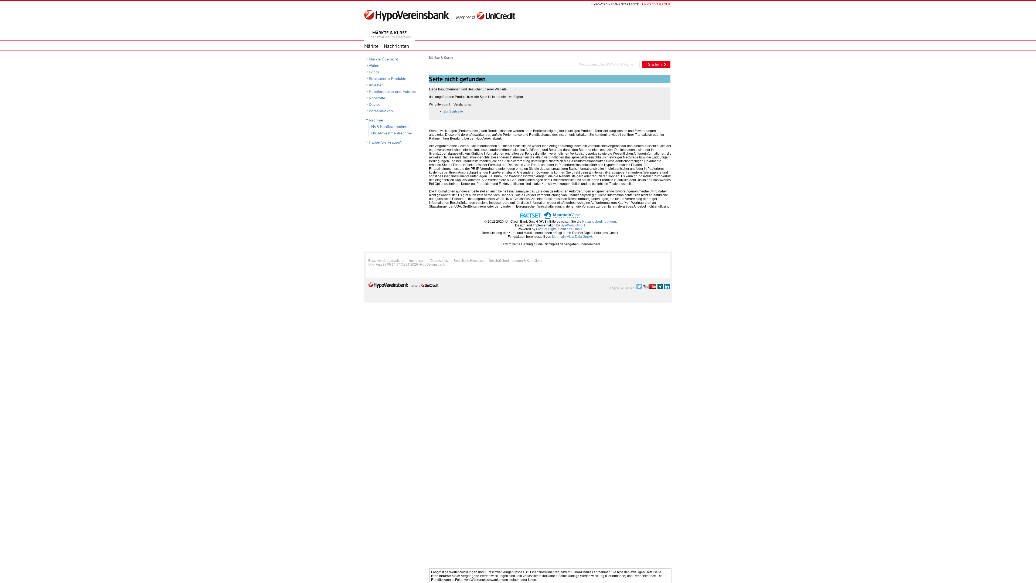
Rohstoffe (377, 98)
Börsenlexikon (381, 111)
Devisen (376, 104)
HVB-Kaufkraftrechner (390, 126)
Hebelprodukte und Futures (392, 91)
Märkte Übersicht (383, 59)
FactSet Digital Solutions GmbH (559, 229)
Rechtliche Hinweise (469, 261)
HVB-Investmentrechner (391, 133)
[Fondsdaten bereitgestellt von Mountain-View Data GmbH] (562, 218)
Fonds (374, 72)
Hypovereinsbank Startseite (615, 4)
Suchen (655, 64)
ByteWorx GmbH (573, 225)
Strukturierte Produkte (387, 78)
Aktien (374, 65)
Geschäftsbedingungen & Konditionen (516, 261)
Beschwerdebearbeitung (386, 261)
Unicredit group (656, 4)
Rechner (376, 120)
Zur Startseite (453, 111)
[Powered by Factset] (530, 218)
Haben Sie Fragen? (385, 142)
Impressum (417, 261)
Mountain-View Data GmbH (572, 237)
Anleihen (376, 85)
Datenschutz (439, 261)
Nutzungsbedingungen (599, 221)
